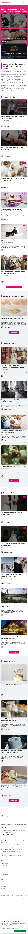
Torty (2, 881)
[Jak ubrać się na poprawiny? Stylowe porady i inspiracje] (14, 107)
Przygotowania (4, 874)
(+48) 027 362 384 (6, 832)
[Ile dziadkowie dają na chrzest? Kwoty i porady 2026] (14, 455)
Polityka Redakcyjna (14, 898)
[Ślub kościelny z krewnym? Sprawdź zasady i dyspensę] (14, 503)
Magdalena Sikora (7, 409)
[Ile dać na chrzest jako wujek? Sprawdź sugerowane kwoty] (14, 36)
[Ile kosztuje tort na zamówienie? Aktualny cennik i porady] (14, 673)
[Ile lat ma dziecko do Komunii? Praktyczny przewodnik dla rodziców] (14, 355)
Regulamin (3, 895)
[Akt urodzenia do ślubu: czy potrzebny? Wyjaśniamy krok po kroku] (14, 262)
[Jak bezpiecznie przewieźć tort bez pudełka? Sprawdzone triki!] (14, 742)
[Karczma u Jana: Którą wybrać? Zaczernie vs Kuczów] (14, 627)
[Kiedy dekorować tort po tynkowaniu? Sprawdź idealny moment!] (14, 708)
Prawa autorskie (10, 895)
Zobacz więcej (14, 332)
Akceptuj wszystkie (20, 930)
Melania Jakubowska (8, 475)
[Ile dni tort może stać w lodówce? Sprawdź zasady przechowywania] (14, 200)
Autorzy (3, 860)
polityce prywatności (14, 928)
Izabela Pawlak (7, 327)
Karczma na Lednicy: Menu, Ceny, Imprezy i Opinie (11, 849)
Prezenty (3, 888)
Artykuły (3, 838)
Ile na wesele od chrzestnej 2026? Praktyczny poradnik (12, 847)
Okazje (2, 876)
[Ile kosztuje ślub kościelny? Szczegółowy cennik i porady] (14, 534)
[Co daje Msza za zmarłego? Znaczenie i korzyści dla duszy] (14, 389)
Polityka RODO (6, 898)
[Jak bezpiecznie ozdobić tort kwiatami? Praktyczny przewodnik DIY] (14, 774)
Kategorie (4, 872)
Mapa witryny (22, 898)
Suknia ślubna (4, 886)
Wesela (2, 883)
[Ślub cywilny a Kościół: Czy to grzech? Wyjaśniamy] (14, 138)
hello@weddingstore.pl (8, 834)
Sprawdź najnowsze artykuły (14, 287)
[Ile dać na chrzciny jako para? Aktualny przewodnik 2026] (14, 169)
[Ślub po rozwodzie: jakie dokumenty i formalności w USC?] (14, 20)
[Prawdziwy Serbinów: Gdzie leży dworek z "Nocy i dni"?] (14, 595)
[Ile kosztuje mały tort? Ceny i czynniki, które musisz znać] (14, 51)
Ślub (2, 879)
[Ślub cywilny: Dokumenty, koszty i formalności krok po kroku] (14, 565)
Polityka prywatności (18, 895)
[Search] (25, 2)
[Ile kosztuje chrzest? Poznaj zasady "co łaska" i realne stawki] (14, 422)
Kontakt (25, 895)
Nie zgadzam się (8, 930)
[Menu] (23, 2)
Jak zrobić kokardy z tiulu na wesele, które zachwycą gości (13, 844)
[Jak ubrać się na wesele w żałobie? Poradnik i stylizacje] (14, 231)
